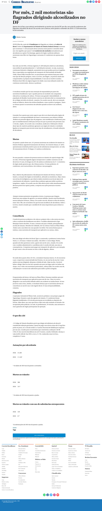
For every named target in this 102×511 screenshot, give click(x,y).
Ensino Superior (21, 450)
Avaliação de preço (72, 456)
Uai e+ (86, 475)
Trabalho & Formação (23, 452)
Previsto (20, 478)
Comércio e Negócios (56, 487)
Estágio (20, 454)
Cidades (3, 450)
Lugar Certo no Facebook (57, 466)
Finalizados (20, 483)
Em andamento (21, 480)
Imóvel (54, 446)
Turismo (3, 472)
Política (3, 452)
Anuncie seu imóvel (56, 450)
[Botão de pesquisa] (9, 2)
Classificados (56, 473)
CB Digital (4, 483)
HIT (36, 468)
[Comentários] (2, 238)
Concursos (22, 473)
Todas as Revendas (72, 464)
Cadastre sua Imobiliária (57, 470)
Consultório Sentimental (40, 450)
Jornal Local (87, 450)
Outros (87, 469)
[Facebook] (90, 2)
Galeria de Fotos (55, 464)
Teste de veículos (72, 454)
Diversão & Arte (5, 460)
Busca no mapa (55, 452)
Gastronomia (38, 452)
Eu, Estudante (23, 446)
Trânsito (3, 474)
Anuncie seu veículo (72, 450)
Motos (69, 460)
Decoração (54, 462)
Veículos (53, 480)
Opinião (3, 466)
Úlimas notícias (55, 456)
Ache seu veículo (71, 448)
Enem (19, 456)
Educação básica (21, 448)
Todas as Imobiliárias (56, 468)
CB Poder (87, 452)
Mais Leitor (37, 472)
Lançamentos (54, 454)
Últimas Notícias (21, 458)
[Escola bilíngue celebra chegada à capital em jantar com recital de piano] (85, 140)
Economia (4, 456)
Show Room (54, 460)
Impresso (5, 477)
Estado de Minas (88, 471)
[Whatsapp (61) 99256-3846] (88, 2)
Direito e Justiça (5, 481)
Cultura (20, 460)
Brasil (3, 454)
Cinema (36, 462)
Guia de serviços (55, 458)
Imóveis (53, 478)
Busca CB (4, 485)
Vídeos (69, 458)
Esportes (4, 462)
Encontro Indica (88, 466)
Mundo (3, 458)
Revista (86, 462)
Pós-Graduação (21, 468)
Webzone (37, 454)
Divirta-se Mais (40, 459)
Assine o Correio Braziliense (8, 489)
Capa (3, 448)
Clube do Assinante (6, 487)
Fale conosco (21, 470)
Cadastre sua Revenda (73, 466)
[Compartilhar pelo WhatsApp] (85, 80)
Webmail (37, 456)
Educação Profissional (23, 466)
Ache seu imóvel (55, 448)
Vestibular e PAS (21, 462)
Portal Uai (87, 473)
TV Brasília (89, 446)
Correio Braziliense (8, 446)
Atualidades (87, 464)
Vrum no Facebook (72, 462)
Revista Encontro (91, 457)
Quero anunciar (55, 476)
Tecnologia (4, 470)
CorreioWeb (39, 446)
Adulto (53, 483)
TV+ (36, 470)
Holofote (4, 468)
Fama (36, 448)
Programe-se (38, 464)
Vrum (70, 446)
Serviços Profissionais (56, 485)
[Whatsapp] (2, 229)
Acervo (38, 2)
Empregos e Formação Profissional (59, 481)
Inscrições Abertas (22, 481)
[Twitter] (2, 235)
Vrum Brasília (88, 454)
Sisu (19, 464)
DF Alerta (87, 448)
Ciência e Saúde (5, 464)
